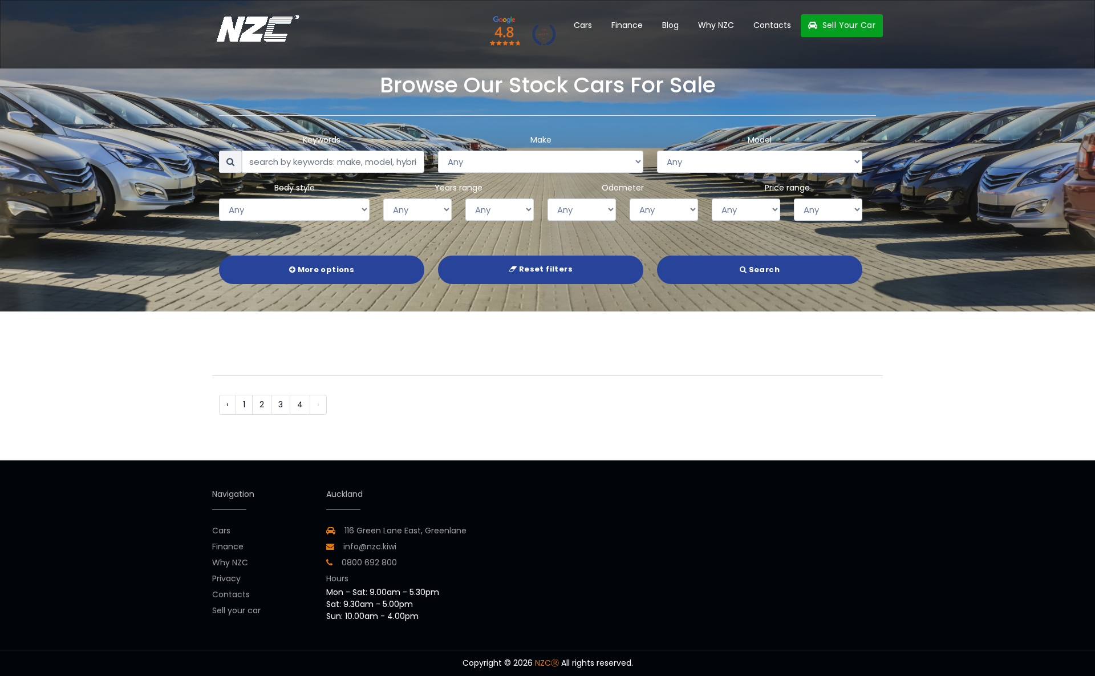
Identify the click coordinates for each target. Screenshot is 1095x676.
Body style (294, 187)
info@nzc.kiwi (368, 546)
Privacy (226, 578)
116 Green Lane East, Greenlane (405, 530)
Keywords (321, 139)
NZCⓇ (547, 663)
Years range (458, 187)
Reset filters (544, 269)
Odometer (623, 187)
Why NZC (716, 25)
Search (763, 269)
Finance (627, 25)
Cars (583, 25)
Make (540, 139)
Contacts (772, 25)
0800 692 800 (368, 562)
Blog (670, 25)
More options (324, 269)
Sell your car (236, 610)
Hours (337, 578)
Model (760, 139)
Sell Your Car (847, 25)
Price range (787, 187)
